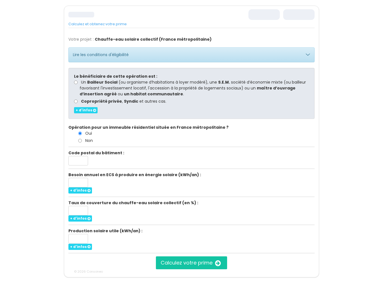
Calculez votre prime (187, 262)
